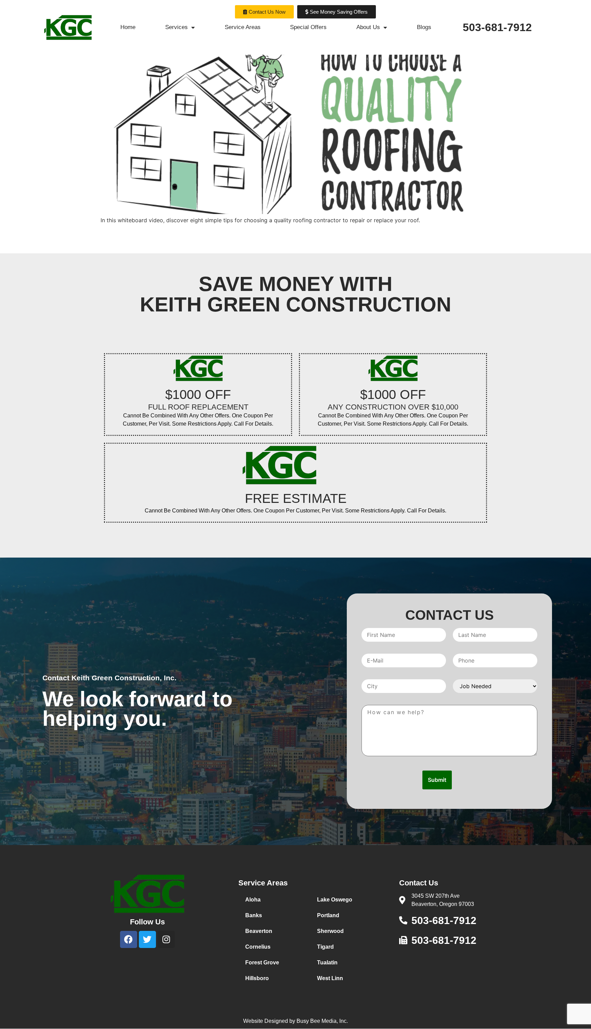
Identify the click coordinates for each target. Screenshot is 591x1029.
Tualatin (327, 962)
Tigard (325, 947)
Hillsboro (257, 978)
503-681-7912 (497, 27)
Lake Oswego (334, 900)
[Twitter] (147, 939)
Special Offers (308, 27)
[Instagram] (166, 939)
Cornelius (258, 947)
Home (127, 27)
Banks (253, 915)
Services (176, 27)
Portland (328, 915)
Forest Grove (262, 962)
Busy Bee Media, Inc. (322, 1021)
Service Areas (243, 27)
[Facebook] (128, 939)
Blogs (424, 27)
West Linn (330, 978)
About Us (368, 27)
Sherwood (330, 931)
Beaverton (258, 931)
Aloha (253, 900)
